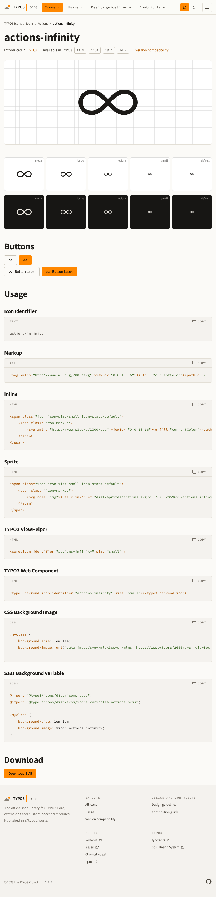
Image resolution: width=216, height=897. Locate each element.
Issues (89, 847)
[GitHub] (208, 881)
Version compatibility (152, 50)
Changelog (93, 854)
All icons (91, 804)
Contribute (150, 7)
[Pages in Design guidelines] (130, 7)
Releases (91, 840)
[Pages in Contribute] (164, 7)
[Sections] (207, 7)
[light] (184, 7)
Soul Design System (165, 847)
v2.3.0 (32, 50)
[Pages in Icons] (58, 7)
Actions (43, 23)
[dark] (194, 7)
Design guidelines (109, 7)
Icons (50, 7)
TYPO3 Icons (13, 23)
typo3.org (158, 840)
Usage (73, 7)
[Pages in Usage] (82, 7)
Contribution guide (165, 812)
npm (88, 861)
